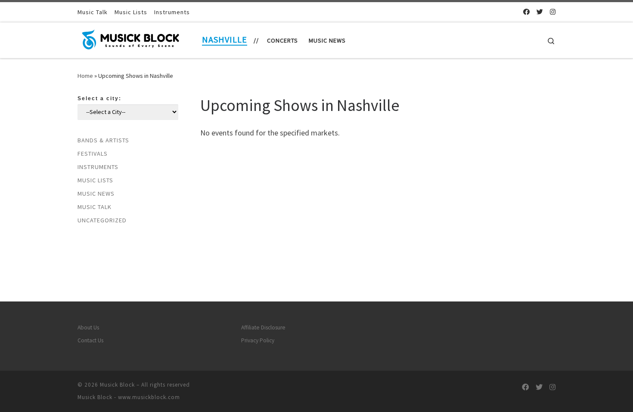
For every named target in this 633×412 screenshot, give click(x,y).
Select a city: (99, 98)
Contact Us (90, 340)
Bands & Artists (103, 140)
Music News (96, 193)
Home (85, 76)
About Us (88, 327)
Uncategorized (102, 220)
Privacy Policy (257, 340)
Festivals (93, 153)
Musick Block (117, 384)
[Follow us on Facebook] (526, 12)
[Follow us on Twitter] (540, 12)
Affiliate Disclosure (263, 327)
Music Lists (95, 180)
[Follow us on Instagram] (552, 12)
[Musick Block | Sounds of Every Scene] (131, 38)
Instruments (98, 167)
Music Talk (95, 207)
